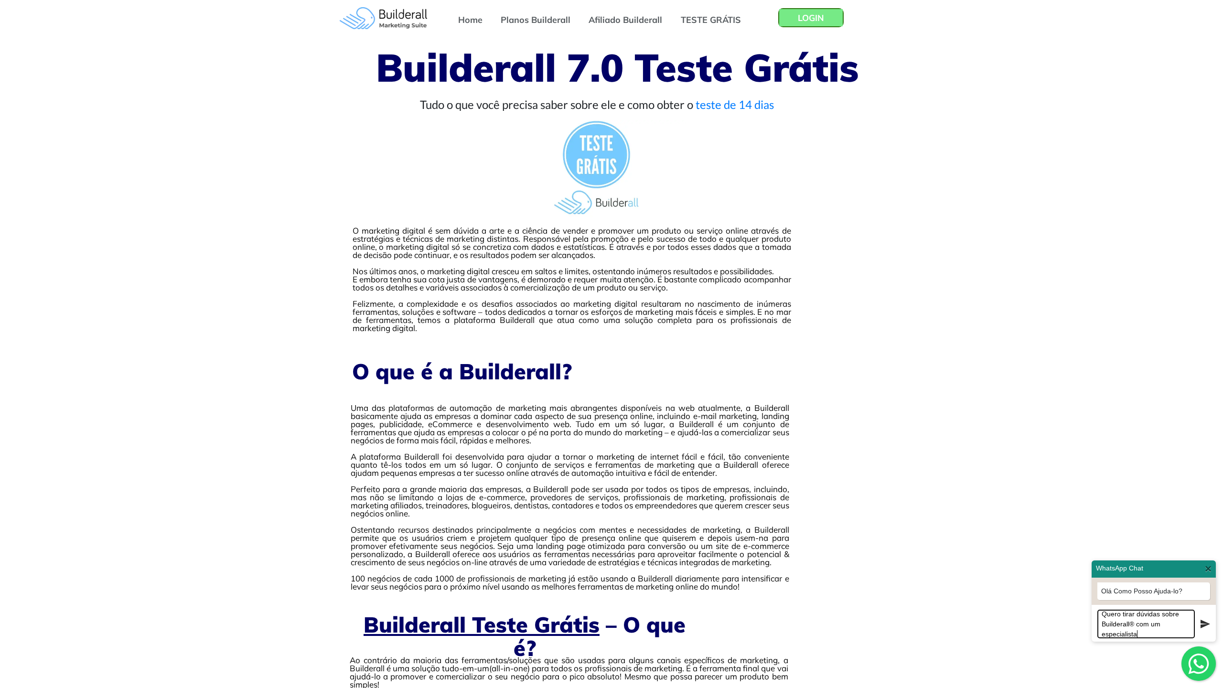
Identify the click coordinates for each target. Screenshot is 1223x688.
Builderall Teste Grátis (482, 624)
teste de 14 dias (735, 104)
